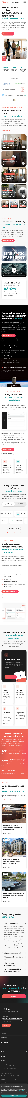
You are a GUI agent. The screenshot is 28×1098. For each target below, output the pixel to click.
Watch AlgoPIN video (10, 340)
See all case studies (7, 800)
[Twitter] (14, 1065)
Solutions (4, 1047)
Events (3, 1051)
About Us (3, 1079)
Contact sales (7, 33)
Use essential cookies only (14, 1093)
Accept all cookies (14, 1095)
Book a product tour (8, 596)
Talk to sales (5, 130)
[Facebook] (3, 1065)
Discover (4, 1037)
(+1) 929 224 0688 (8, 1073)
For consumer (16, 2)
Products (4, 1033)
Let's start (13, 996)
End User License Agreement (7, 1082)
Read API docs (7, 449)
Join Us (3, 1060)
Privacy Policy (17, 1082)
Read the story (7, 240)
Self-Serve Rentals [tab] (20, 504)
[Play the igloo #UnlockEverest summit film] (14, 270)
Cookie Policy (21, 1090)
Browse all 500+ (13, 528)
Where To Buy (5, 1042)
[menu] (24, 2)
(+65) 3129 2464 (11, 1071)
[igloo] (5, 2)
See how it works (7, 335)
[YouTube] (10, 1065)
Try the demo (9, 677)
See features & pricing (9, 591)
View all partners (7, 453)
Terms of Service (18, 1081)
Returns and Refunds (5, 1081)
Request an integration (13, 533)
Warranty (17, 1079)
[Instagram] (6, 1065)
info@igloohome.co (13, 1068)
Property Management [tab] (8, 504)
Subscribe (6, 1025)
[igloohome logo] (11, 1008)
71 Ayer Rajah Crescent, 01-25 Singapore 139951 (10, 1075)
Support (3, 1056)
